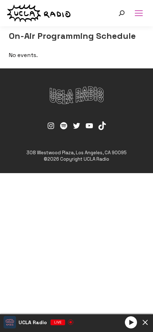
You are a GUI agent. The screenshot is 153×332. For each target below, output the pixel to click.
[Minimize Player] (145, 322)
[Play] (131, 322)
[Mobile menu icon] (139, 13)
